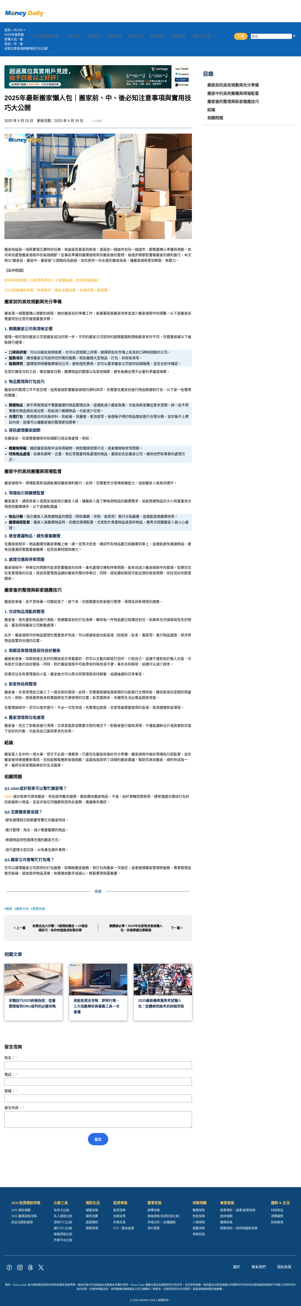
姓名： (10, 1058)
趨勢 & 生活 (201, 36)
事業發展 (178, 36)
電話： (10, 1074)
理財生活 (94, 36)
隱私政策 (284, 1267)
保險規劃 (157, 36)
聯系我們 (259, 1267)
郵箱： (10, 1091)
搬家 (9, 908)
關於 (236, 1267)
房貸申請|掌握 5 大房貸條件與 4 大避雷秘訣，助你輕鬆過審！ (52, 280)
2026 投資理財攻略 (43, 36)
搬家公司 (22, 908)
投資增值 (115, 36)
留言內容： (14, 1108)
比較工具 (72, 36)
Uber (8, 796)
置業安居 (136, 36)
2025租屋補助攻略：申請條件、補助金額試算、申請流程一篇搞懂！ (57, 290)
